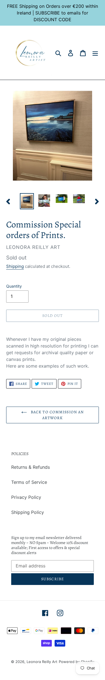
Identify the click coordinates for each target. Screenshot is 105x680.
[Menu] (95, 52)
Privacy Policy (26, 497)
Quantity (14, 286)
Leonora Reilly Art (42, 661)
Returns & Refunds (30, 467)
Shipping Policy (27, 512)
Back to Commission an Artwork (57, 415)
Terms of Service (29, 482)
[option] (27, 201)
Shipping (15, 266)
